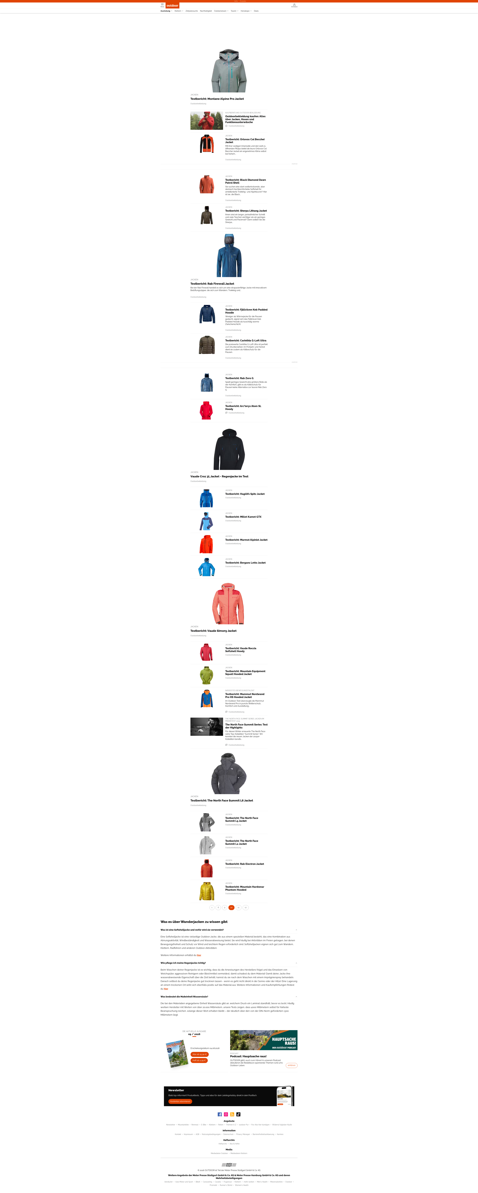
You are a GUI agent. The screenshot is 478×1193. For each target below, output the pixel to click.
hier (199, 955)
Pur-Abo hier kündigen (260, 1125)
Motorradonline (276, 1182)
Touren (233, 11)
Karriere (280, 1134)
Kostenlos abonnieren (180, 1101)
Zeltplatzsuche (192, 11)
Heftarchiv (223, 1144)
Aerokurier (168, 1182)
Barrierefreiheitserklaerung (263, 1134)
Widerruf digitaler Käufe (282, 1125)
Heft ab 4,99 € (199, 1060)
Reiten (220, 1125)
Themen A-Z (231, 1125)
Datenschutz (228, 1134)
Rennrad (194, 1125)
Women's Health (241, 1185)
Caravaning (207, 1182)
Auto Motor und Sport (184, 1182)
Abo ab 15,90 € (200, 1054)
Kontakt (178, 1134)
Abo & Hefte (234, 1144)
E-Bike (203, 1125)
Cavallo (218, 1182)
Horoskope (245, 11)
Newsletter (170, 1125)
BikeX (198, 1182)
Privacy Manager (243, 1134)
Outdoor (288, 1182)
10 (231, 907)
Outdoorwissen (220, 11)
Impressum (188, 1134)
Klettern (178, 11)
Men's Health (262, 1182)
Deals (256, 11)
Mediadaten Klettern (239, 1153)
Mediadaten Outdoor (219, 1153)
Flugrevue (228, 1182)
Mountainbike (183, 1125)
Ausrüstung (165, 11)
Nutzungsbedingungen (211, 1134)
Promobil (213, 1185)
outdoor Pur (244, 1125)
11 (238, 907)
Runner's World (226, 1185)
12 (246, 907)
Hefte (236, 1)
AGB (197, 1134)
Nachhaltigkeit (206, 11)
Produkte (243, 1)
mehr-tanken (249, 1182)
